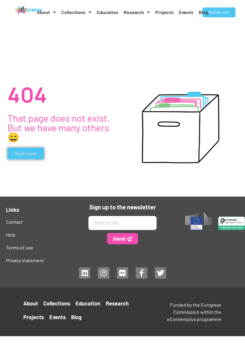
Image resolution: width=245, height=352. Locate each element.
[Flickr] (122, 273)
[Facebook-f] (141, 273)
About (43, 12)
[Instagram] (103, 273)
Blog (203, 12)
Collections (73, 12)
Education (107, 12)
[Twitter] (160, 273)
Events (186, 12)
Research (134, 12)
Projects (164, 12)
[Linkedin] (84, 273)
